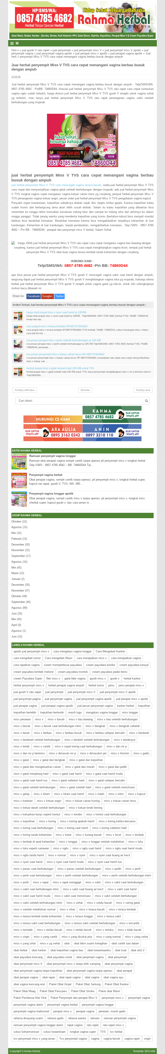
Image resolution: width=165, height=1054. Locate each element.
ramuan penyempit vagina (120, 1018)
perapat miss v (62, 1011)
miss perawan (22, 719)
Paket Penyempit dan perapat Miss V (74, 997)
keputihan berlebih (25, 712)
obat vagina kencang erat (29, 984)
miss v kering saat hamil (73, 828)
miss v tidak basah (129, 929)
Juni (14, 613)
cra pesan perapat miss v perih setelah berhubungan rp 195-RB (63, 340)
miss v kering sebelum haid (109, 828)
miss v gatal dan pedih (113, 766)
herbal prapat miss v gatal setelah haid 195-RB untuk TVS (60, 368)
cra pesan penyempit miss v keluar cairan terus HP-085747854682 (65, 354)
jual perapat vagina (25, 705)
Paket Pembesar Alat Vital (30, 997)
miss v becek (22, 726)
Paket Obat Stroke (82, 991)
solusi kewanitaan (54, 1031)
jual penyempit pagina (27, 699)
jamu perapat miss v (131, 685)
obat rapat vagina (70, 977)
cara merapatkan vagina (126, 658)
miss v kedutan (23, 800)
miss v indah (96, 794)
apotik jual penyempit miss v (31, 651)
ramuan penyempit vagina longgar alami (38, 1025)
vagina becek (112, 1038)
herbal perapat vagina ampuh (66, 685)
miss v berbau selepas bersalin (105, 732)
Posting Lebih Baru (24, 390)
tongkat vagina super (83, 1031)
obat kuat (121, 950)
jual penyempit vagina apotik (54, 53)
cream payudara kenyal (133, 665)
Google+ (47, 296)
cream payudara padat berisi (109, 671)
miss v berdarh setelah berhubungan (87, 739)
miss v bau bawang (81, 719)
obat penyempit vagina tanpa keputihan (38, 970)
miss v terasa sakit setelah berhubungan (90, 923)
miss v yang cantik (45, 936)
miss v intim (116, 794)
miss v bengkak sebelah (125, 726)
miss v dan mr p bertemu (29, 753)
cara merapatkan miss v (92, 658)
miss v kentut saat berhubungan (106, 814)
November (17, 550)
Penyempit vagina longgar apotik (51, 493)
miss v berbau (43, 732)
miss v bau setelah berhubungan (117, 719)
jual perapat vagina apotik (126, 53)
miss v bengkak (95, 726)
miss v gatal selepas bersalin (107, 780)
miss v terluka (104, 929)
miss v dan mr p (117, 746)
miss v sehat (75, 902)
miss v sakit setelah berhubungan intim (38, 902)
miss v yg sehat (50, 943)
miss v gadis (141, 753)
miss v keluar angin (49, 800)
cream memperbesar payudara (63, 665)
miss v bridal (21, 746)
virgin (147, 1038)
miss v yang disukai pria (77, 936)
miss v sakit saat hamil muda (32, 895)
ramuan (94, 1018)
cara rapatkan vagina (27, 665)
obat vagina (92, 977)
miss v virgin (21, 936)
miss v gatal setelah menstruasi (115, 787)
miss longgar (130, 712)
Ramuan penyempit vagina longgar (52, 456)
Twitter (59, 296)
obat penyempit (117, 957)
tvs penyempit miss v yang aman (34, 1038)
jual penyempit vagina (58, 699)
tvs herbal (116, 1031)
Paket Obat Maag (24, 991)
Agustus (16, 527)
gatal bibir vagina (75, 678)
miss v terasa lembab (122, 909)
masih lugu (75, 712)
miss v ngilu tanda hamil (29, 855)
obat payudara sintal (59, 957)
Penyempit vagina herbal (45, 474)
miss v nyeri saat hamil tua (105, 861)
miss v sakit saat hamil (122, 889)
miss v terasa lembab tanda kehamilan (38, 916)
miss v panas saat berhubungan (33, 868)
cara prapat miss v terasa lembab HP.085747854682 (57, 326)
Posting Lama (143, 390)
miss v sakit (93, 882)
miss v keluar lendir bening (85, 807)
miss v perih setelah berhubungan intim (126, 875)
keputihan (144, 705)
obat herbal (20, 950)
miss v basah (56, 719)
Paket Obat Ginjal (60, 984)
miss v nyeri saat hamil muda (65, 861)
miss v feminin (120, 753)
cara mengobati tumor (27, 658)
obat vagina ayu (113, 977)
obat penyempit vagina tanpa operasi (89, 970)
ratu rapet (93, 1025)
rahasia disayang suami (28, 1018)
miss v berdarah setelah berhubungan (37, 739)
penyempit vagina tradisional (31, 1011)
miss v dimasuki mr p (62, 753)
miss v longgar (68, 841)
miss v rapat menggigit (67, 882)
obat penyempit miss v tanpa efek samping (73, 963)
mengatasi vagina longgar (102, 712)
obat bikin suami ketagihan (90, 943)
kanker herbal (125, 705)
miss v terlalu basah (49, 929)
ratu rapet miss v (113, 1025)
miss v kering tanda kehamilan (33, 834)
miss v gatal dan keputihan (86, 760)
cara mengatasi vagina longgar (72, 651)
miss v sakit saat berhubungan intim (36, 889)
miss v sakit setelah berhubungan (116, 895)
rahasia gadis (55, 1018)
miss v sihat (67, 909)
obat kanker (39, 950)
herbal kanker (132, 678)
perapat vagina (85, 1011)
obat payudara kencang (28, 957)
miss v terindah (23, 929)
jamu (111, 685)
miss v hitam (42, 794)
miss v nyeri (77, 855)
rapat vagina (74, 1025)
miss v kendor (73, 814)
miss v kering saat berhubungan (33, 828)
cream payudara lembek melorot (33, 671)
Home (15, 50)
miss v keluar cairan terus (120, 800)
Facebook (34, 296)
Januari (15, 579)
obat (67, 943)
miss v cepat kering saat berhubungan (78, 746)
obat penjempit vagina (90, 957)
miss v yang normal (108, 936)
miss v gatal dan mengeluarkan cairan (37, 766)
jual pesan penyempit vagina (95, 705)
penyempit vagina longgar (98, 1004)
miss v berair (22, 732)
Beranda (85, 390)
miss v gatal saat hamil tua (30, 780)
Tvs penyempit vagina (73, 1038)
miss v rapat (41, 882)
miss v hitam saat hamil (69, 794)
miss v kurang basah (89, 834)
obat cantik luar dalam (125, 943)
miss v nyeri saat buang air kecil (110, 855)
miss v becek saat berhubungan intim (58, 726)
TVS (103, 1031)
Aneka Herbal (32, 1051)
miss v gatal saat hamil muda (104, 773)
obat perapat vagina (26, 977)
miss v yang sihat (25, 943)
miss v (39, 719)
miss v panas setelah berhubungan (79, 868)
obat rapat (48, 977)
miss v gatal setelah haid (75, 787)
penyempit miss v (113, 997)
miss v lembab (134, 834)
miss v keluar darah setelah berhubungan (39, 807)
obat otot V (138, 950)
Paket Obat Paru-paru (53, 991)
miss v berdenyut (124, 739)
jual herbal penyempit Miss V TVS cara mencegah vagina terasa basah (56, 185)
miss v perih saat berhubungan (33, 875)
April (14, 625)
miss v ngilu (60, 848)
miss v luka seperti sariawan (31, 848)
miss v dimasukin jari (93, 753)
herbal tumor (96, 685)
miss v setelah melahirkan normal (34, 909)
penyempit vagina (139, 997)
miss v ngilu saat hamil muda (124, 848)
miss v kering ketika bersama (117, 821)
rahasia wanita (77, 1018)
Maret (14, 573)
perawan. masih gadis (112, 1011)
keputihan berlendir (52, 712)
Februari (16, 538)
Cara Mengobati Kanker (110, 651)
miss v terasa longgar (79, 916)
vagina (95, 1038)
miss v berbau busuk (69, 732)
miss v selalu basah (99, 902)
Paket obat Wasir (109, 991)
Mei (13, 533)
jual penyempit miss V (88, 50)
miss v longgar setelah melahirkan (103, 841)
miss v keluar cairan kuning (83, 800)
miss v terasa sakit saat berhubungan (37, 923)
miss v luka (135, 841)
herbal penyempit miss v (29, 685)
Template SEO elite (144, 1051)
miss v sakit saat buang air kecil (83, 889)
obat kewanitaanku (99, 950)
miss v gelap (21, 794)
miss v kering (47, 821)
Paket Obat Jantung (88, 984)
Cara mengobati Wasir (58, 658)
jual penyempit (62, 50)
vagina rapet (132, 1038)
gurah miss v (98, 678)
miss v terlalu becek (79, 929)
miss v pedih (113, 868)
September (18, 556)
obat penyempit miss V (28, 963)
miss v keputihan (24, 821)
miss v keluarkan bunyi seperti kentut (37, 814)
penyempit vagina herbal (62, 1004)
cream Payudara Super (28, 678)
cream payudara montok (73, 671)
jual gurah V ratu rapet (35, 50)
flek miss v (53, 678)
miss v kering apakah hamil (77, 821)
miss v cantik (42, 746)
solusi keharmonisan (26, 1031)
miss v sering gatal (128, 902)
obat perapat (124, 970)
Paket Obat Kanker (117, 984)
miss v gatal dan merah (79, 766)
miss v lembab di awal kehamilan (34, 841)
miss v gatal (21, 760)
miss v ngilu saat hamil (87, 848)
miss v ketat (63, 834)
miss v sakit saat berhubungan (124, 882)
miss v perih (133, 868)
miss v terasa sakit (109, 916)
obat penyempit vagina (119, 963)
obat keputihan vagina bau (66, 950)
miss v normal (57, 855)
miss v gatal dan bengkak (49, 760)
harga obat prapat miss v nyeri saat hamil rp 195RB (56, 312)
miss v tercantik (129, 923)
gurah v (114, 678)
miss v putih (21, 882)
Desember (17, 544)
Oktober (16, 521)
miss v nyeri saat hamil (28, 861)
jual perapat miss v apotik (91, 53)
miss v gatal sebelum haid (68, 780)
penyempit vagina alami (28, 1004)
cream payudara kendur (100, 665)
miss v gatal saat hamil (67, 773)
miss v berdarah (139, 732)
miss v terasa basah (92, 909)
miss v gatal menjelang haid (31, 773)
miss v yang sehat (136, 936)
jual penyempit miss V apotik (123, 50)
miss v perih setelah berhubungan (77, 875)
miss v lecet (113, 834)
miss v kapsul (136, 794)
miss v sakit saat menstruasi (73, 895)
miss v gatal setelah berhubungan (34, 787)
